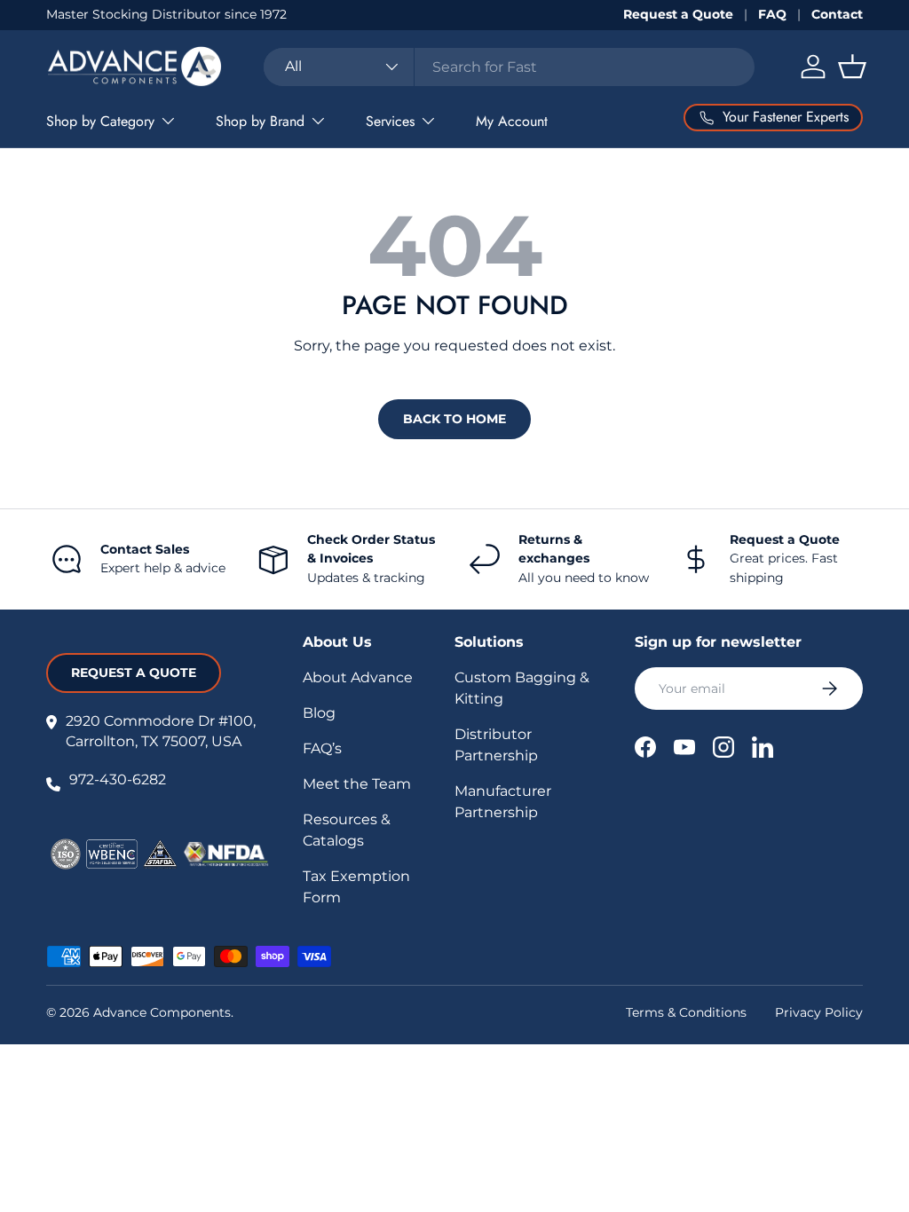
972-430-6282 (117, 779)
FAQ (772, 14)
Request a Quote (678, 14)
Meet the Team (357, 783)
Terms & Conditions (686, 1012)
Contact (837, 14)
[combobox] (509, 67)
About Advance (358, 677)
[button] (852, 66)
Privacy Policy (819, 1012)
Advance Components (162, 1012)
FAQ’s (322, 748)
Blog (319, 712)
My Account (512, 121)
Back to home (454, 419)
